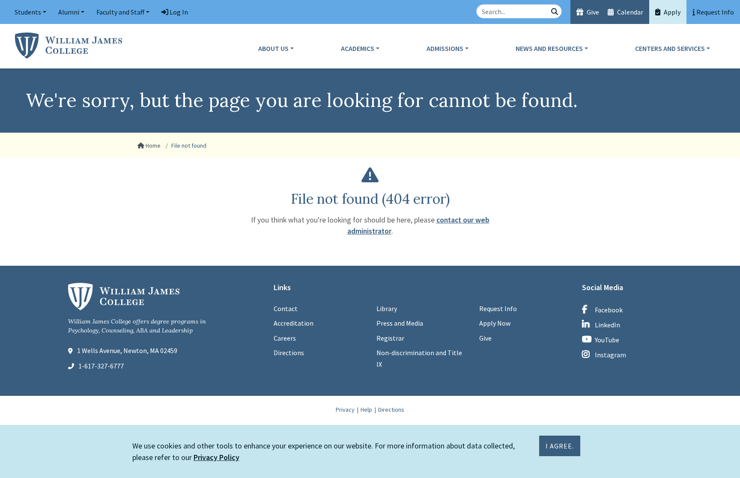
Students (28, 12)
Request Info (498, 308)
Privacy (345, 409)
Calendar (629, 12)
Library (386, 308)
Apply (671, 12)
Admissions (445, 48)
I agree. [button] (560, 446)
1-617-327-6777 (101, 366)
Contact (286, 308)
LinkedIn (607, 325)
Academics (357, 48)
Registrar (390, 338)
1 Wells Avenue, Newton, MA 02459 (127, 350)
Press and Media (399, 323)
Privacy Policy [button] (216, 457)
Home (152, 145)
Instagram (610, 354)
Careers (285, 338)
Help (366, 409)
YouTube (607, 339)
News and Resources (549, 48)
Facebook (609, 310)
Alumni (68, 12)
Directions (289, 352)
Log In (178, 12)
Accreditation (293, 323)
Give (592, 12)
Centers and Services (670, 48)
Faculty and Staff (120, 12)
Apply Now (494, 323)
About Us (273, 48)
